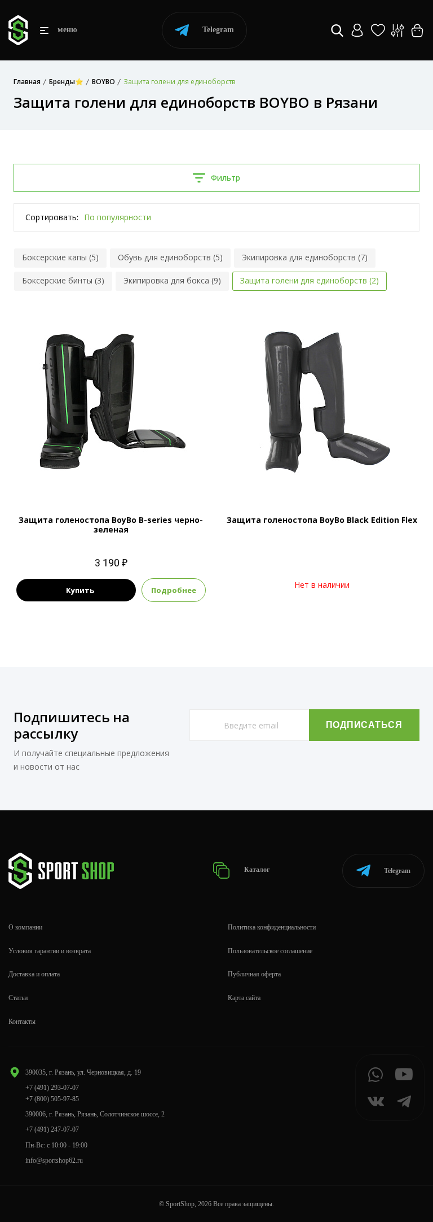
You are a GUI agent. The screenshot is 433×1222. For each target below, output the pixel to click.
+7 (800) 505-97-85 (52, 1099)
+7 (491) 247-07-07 (52, 1129)
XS (110, 473)
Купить (80, 590)
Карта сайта (244, 998)
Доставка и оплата (34, 974)
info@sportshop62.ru (54, 1160)
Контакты (22, 1021)
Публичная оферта (254, 974)
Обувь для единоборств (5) (170, 257)
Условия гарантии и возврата (49, 951)
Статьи (18, 998)
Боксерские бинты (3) (63, 280)
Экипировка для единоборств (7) (305, 257)
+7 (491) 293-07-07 (52, 1088)
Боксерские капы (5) (60, 257)
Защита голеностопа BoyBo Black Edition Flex (322, 519)
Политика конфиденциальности (272, 927)
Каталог (255, 870)
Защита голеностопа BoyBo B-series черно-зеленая (111, 524)
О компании (25, 927)
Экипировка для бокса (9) (172, 280)
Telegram (218, 29)
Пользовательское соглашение (270, 951)
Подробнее (173, 590)
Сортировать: (51, 217)
